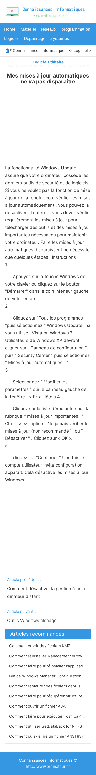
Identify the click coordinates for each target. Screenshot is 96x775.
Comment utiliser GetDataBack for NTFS (46, 726)
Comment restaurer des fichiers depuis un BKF (52, 686)
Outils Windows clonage (32, 620)
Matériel (28, 29)
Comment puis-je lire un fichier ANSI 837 (47, 736)
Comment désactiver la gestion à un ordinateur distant (47, 592)
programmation (75, 29)
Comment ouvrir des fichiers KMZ (40, 645)
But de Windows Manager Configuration (45, 676)
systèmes (59, 38)
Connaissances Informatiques (40, 50)
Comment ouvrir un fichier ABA (38, 706)
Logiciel (11, 38)
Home (9, 29)
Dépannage (34, 38)
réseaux (48, 29)
